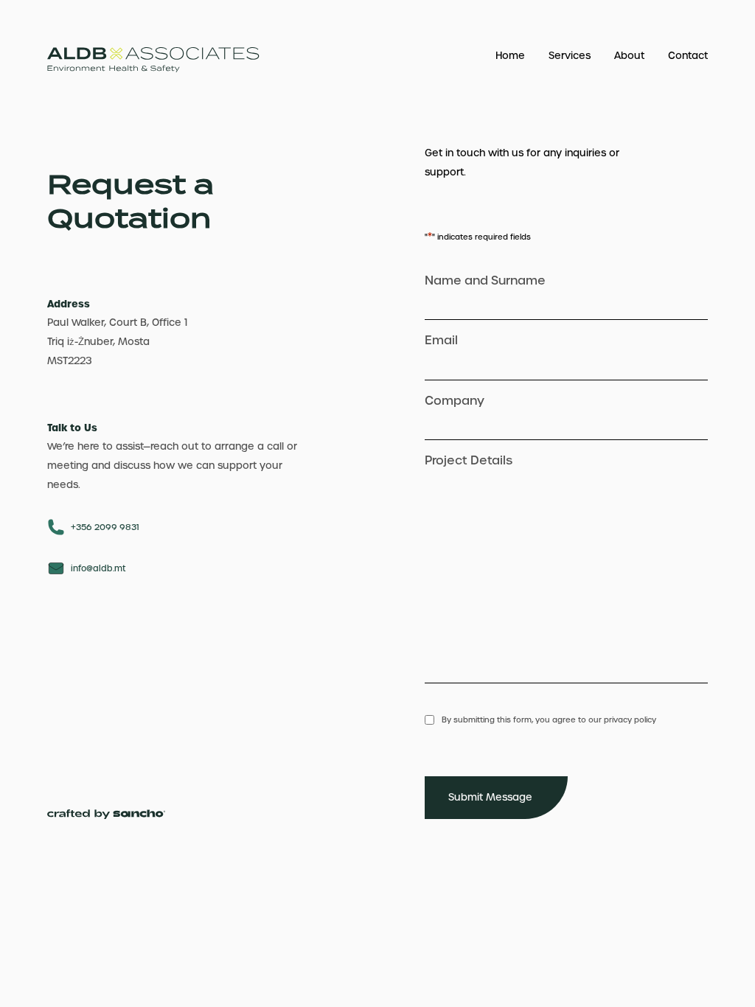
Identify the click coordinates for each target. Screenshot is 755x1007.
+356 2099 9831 (105, 527)
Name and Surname (485, 280)
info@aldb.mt (98, 569)
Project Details (468, 460)
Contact (688, 55)
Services (570, 55)
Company (454, 400)
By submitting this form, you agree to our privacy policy (549, 720)
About (629, 55)
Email (441, 340)
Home (510, 55)
